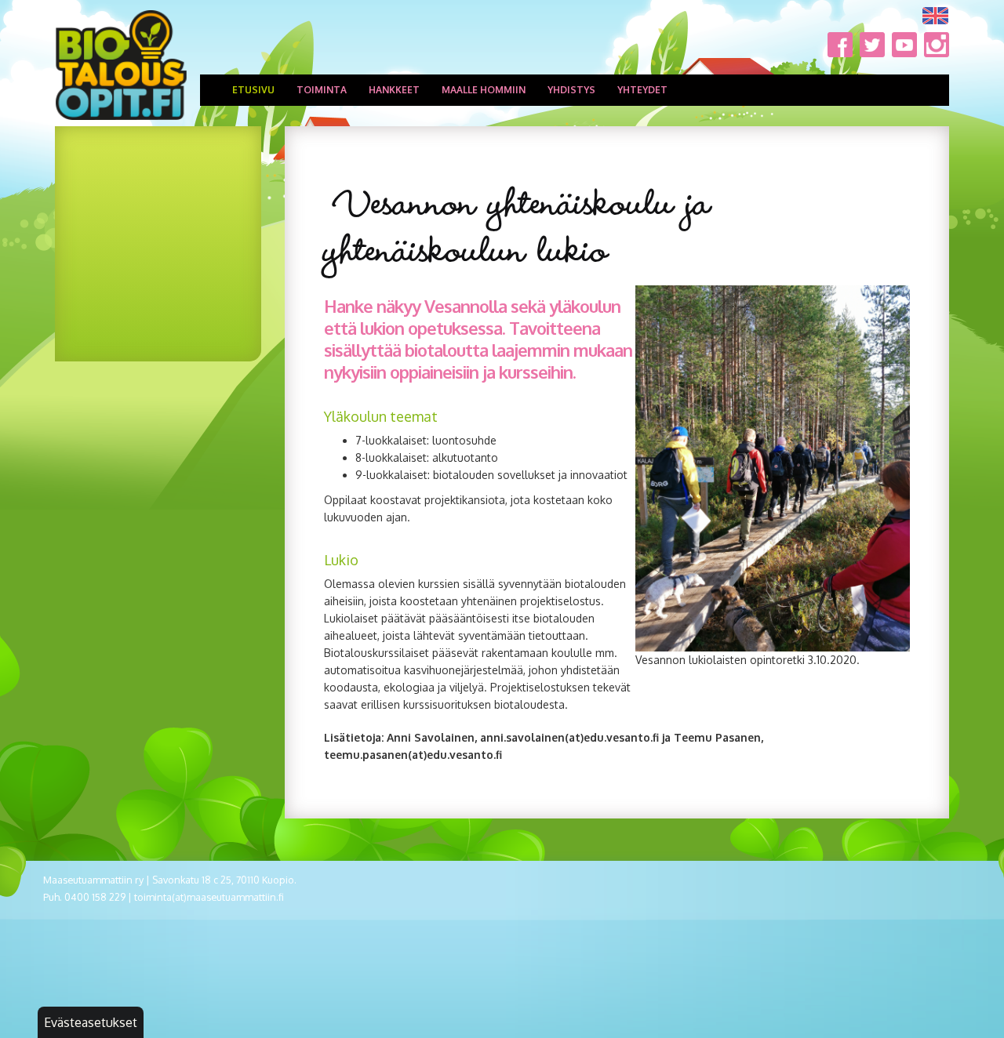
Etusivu (253, 90)
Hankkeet (394, 90)
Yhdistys (571, 90)
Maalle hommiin (484, 90)
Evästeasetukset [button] (90, 1022)
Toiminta (321, 90)
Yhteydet (642, 90)
